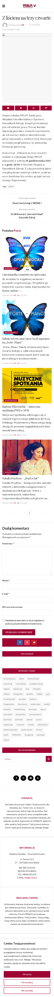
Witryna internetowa (12, 607)
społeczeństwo (10, 730)
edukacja (18, 689)
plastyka (7, 719)
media (47, 704)
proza (38, 719)
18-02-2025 (23, 363)
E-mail (6, 593)
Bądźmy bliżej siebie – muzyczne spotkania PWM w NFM (21, 408)
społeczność (26, 730)
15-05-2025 (23, 295)
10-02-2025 (23, 435)
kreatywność (9, 699)
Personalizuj (27, 982)
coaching (8, 684)
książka (22, 699)
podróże (19, 719)
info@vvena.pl (31, 878)
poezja (29, 719)
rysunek (20, 725)
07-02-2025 (23, 503)
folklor (7, 694)
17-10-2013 (34, 25)
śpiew (11, 186)
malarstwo (35, 704)
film (27, 689)
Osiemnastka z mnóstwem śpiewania (24, 274)
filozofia (36, 689)
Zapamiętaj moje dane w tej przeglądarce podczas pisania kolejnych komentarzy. (24, 622)
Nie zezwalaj (27, 990)
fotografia (18, 694)
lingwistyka (9, 704)
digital (7, 689)
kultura (33, 699)
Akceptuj (27, 974)
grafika (30, 694)
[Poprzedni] (24, 513)
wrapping (29, 735)
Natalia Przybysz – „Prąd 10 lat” (20, 478)
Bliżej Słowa (33, 679)
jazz (48, 694)
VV (22, 25)
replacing (8, 725)
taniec (39, 730)
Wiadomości (11, 268)
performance (35, 714)
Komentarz (8, 543)
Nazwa (6, 580)
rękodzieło (43, 725)
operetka (8, 714)
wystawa (41, 735)
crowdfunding (36, 684)
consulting (21, 684)
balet (21, 679)
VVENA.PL (16, 735)
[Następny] (29, 513)
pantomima (21, 714)
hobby (39, 694)
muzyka (7, 709)
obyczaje (33, 709)
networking (19, 709)
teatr (6, 735)
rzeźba (31, 725)
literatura (22, 704)
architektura (9, 679)
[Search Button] (49, 759)
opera (43, 709)
